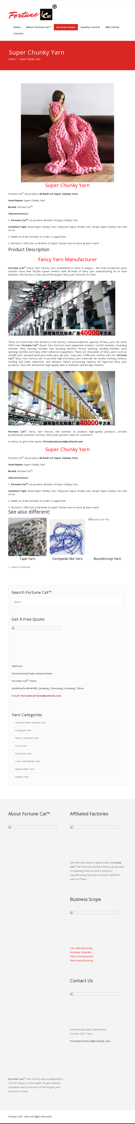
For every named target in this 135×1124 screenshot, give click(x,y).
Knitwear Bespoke (80, 952)
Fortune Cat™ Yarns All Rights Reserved (30, 1116)
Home (17, 27)
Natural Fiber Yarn (24, 769)
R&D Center (113, 27)
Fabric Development (82, 956)
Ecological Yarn (23, 730)
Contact (19, 33)
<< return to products (19, 567)
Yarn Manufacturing (81, 948)
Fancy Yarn (21, 745)
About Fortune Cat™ (38, 27)
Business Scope (66, 27)
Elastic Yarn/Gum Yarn (27, 738)
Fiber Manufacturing (81, 960)
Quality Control (90, 27)
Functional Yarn (23, 753)
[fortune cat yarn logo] (33, 12)
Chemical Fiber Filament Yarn (30, 722)
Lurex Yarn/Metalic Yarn (27, 761)
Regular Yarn (22, 776)
